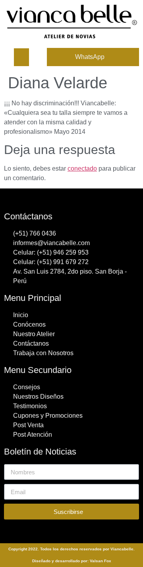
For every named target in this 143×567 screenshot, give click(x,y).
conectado (82, 168)
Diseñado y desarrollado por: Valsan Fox (71, 561)
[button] (21, 57)
